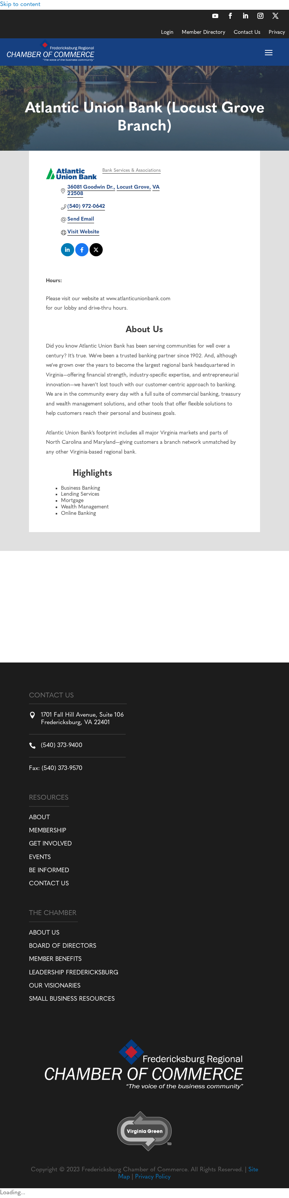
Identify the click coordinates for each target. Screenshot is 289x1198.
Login (167, 32)
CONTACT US (49, 884)
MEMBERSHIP (47, 831)
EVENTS (40, 858)
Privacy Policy (152, 1177)
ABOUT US (44, 933)
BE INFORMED (49, 871)
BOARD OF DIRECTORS (62, 946)
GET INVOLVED (50, 844)
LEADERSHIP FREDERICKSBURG (73, 973)
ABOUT (39, 818)
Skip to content (20, 5)
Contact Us (247, 32)
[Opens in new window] (215, 16)
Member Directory (203, 32)
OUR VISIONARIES (55, 986)
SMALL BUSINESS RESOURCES (72, 999)
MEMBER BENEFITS (55, 959)
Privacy (277, 32)
